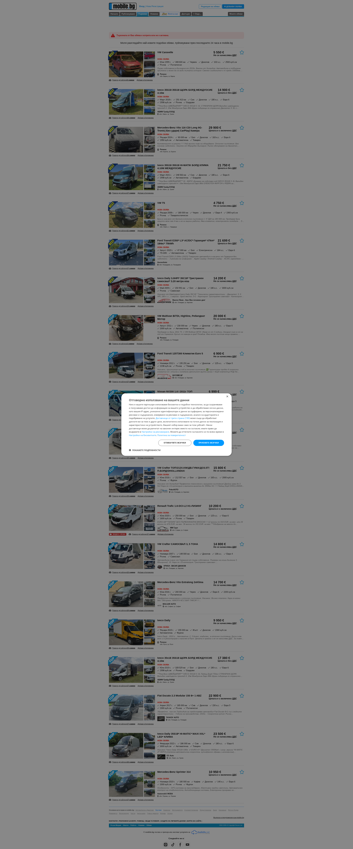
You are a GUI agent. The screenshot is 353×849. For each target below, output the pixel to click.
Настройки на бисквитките (142, 435)
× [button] (227, 397)
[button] (145, 450)
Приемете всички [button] (209, 442)
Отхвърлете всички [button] (175, 442)
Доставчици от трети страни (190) (173, 418)
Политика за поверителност (171, 435)
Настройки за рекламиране (155, 431)
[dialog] (176, 424)
